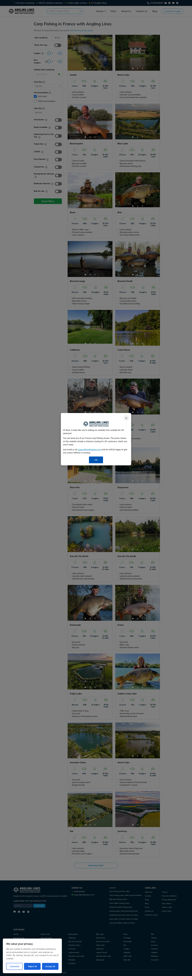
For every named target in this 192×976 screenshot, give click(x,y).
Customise (14, 966)
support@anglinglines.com (89, 449)
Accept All (50, 966)
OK (96, 459)
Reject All (32, 966)
